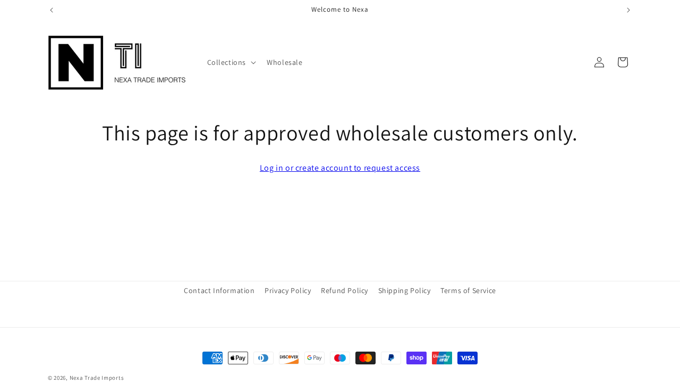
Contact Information (219, 290)
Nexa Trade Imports (97, 377)
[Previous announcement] (51, 10)
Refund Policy (344, 290)
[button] (231, 62)
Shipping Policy (404, 290)
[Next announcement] (628, 10)
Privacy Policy (288, 290)
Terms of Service (468, 290)
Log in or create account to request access (340, 167)
